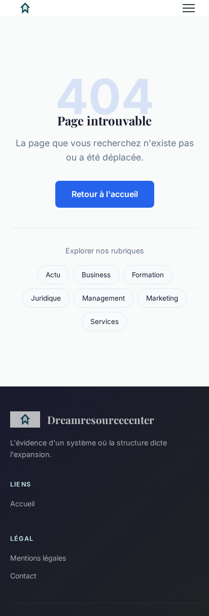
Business (96, 275)
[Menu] (189, 8)
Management (103, 298)
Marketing (162, 298)
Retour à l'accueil (105, 194)
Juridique (46, 298)
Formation (148, 275)
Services (104, 321)
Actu (53, 275)
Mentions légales (38, 558)
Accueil (22, 503)
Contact (23, 575)
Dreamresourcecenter (100, 419)
